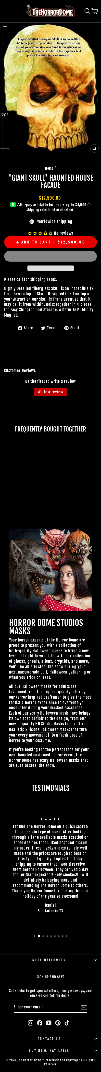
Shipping (32, 210)
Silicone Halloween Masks (47, 729)
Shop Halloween (49, 960)
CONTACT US (49, 1039)
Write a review (50, 391)
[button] (41, 233)
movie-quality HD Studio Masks (36, 723)
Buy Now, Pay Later (49, 1050)
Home (49, 168)
